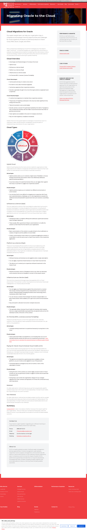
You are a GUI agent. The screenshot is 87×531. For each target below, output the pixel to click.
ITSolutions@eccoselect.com (24, 431)
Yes (69, 0)
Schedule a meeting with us (24, 436)
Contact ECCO (10, 409)
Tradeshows (37, 512)
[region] (43, 525)
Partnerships (3, 494)
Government (71, 4)
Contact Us (17, 6)
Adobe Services (20, 498)
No (71, 0)
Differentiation (33, 4)
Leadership (2, 489)
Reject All (72, 526)
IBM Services (20, 496)
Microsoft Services (21, 494)
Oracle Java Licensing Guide (75, 491)
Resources (52, 4)
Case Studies (60, 4)
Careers (2, 496)
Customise (63, 526)
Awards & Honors (4, 491)
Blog (66, 4)
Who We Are (18, 4)
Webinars (36, 509)
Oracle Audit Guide (64, 53)
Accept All (81, 526)
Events (76, 4)
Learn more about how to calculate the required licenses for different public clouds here (29, 340)
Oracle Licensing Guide (74, 489)
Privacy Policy (72, 507)
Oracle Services (20, 491)
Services (25, 4)
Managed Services (21, 489)
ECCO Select (9, 5)
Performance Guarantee (43, 4)
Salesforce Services (21, 501)
